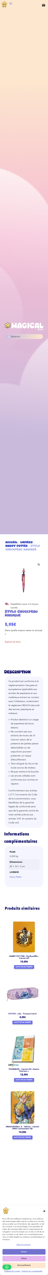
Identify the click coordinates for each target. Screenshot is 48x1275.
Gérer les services (23, 1245)
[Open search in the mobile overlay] (24, 336)
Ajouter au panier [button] (24, 967)
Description (17, 672)
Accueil (11, 542)
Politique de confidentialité (32, 1271)
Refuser (24, 1259)
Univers (26, 542)
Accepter (24, 1252)
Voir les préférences (24, 1265)
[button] (44, 1211)
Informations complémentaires (20, 838)
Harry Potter (16, 546)
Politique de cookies (12, 1271)
